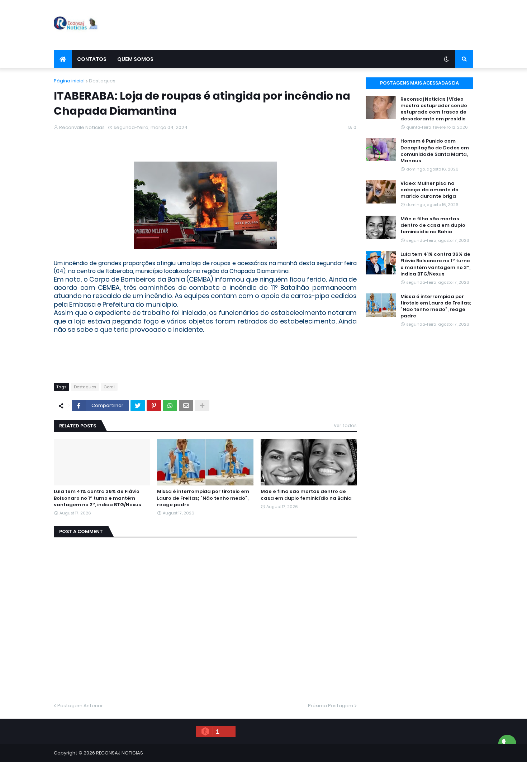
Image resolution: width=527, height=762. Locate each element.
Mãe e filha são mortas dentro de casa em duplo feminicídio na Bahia (306, 494)
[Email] (186, 405)
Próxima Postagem (330, 705)
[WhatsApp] (170, 405)
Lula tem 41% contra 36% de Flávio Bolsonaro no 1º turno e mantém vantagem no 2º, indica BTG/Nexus (97, 498)
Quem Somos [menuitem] (135, 59)
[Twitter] (137, 405)
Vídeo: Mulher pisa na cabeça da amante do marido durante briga (429, 190)
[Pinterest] (154, 405)
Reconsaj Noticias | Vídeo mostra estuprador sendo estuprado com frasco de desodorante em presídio (433, 109)
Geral (109, 387)
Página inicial (69, 80)
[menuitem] (63, 59)
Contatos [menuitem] (91, 59)
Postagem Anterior (80, 705)
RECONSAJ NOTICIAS (119, 752)
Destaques (102, 80)
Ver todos (345, 425)
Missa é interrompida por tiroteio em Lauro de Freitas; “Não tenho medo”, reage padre (203, 498)
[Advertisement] (342, 25)
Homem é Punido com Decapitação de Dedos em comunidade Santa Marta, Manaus (434, 151)
